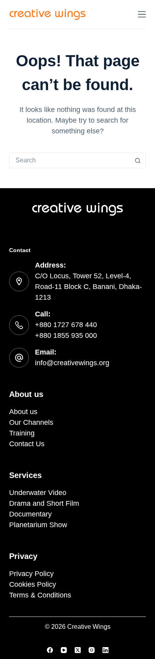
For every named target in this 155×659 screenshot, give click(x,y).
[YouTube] (64, 650)
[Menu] (142, 14)
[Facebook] (50, 650)
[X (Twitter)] (78, 650)
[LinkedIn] (105, 650)
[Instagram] (92, 650)
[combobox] (70, 160)
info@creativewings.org (72, 363)
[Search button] (137, 160)
